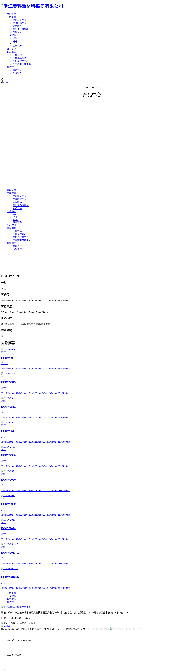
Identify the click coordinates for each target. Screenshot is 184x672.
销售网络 (17, 26)
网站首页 (11, 14)
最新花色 (17, 46)
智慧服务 (11, 52)
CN (6, 82)
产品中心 (11, 35)
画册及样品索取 (21, 61)
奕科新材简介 (19, 20)
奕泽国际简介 (19, 23)
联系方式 (17, 70)
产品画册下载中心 (22, 64)
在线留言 (17, 73)
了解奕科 (11, 17)
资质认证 (17, 32)
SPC (15, 38)
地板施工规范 (19, 58)
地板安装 (17, 55)
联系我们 (11, 67)
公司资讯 (11, 49)
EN (10, 82)
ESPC (15, 43)
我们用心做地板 (21, 29)
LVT (15, 40)
